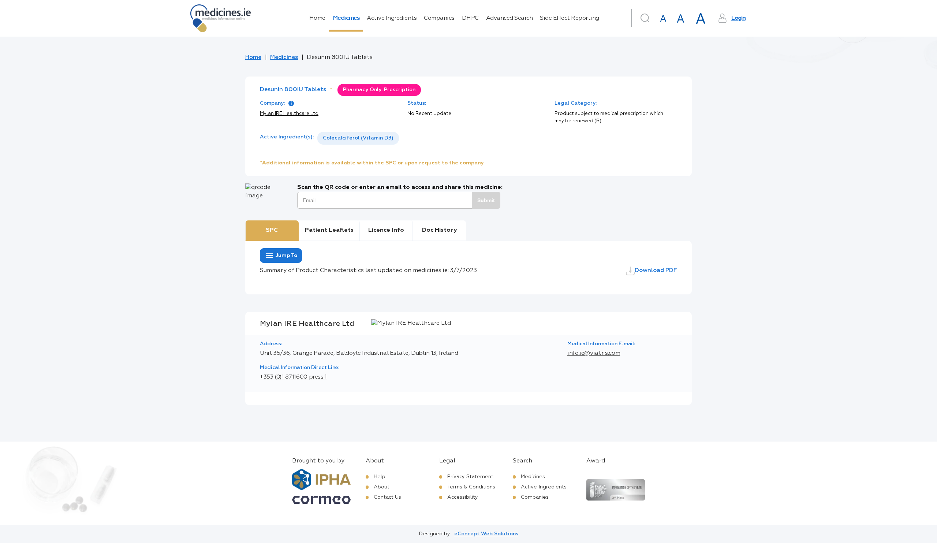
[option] (358, 138)
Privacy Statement (470, 476)
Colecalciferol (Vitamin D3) (358, 138)
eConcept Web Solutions (486, 533)
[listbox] (358, 138)
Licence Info (386, 230)
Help (379, 476)
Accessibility (462, 497)
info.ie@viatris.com (593, 353)
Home (317, 18)
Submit (486, 200)
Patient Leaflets (329, 230)
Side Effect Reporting (569, 18)
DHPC (470, 18)
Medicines (346, 18)
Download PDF (656, 271)
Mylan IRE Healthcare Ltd (289, 113)
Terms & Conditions (471, 487)
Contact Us (387, 497)
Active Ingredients (392, 18)
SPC (272, 230)
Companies (439, 18)
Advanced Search (509, 18)
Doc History (439, 230)
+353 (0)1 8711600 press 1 (293, 377)
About (381, 487)
